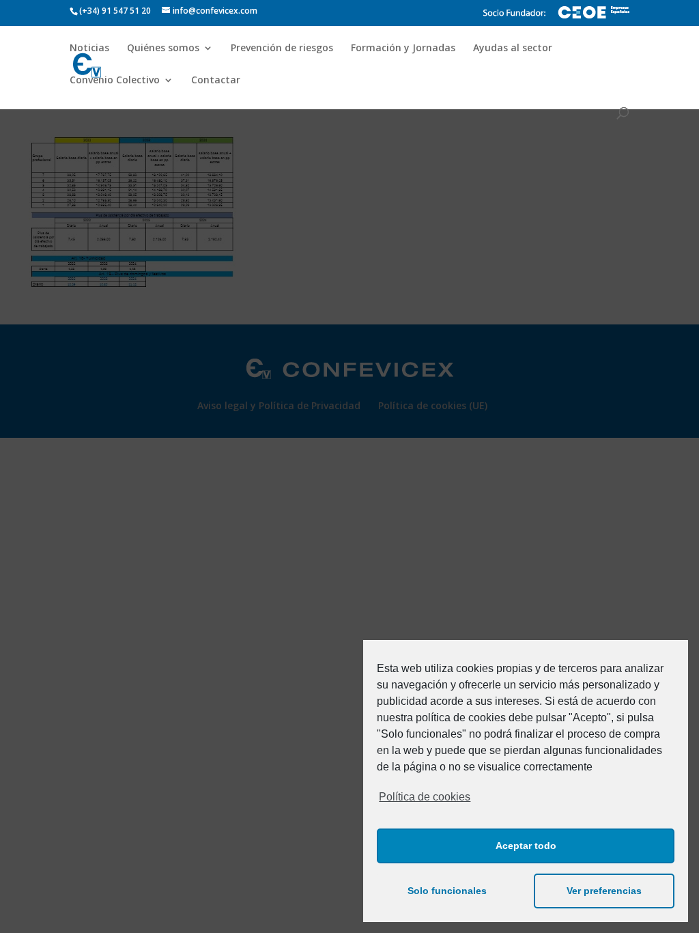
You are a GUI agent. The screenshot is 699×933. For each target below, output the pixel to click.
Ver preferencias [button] (604, 890)
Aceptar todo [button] (526, 845)
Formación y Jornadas (403, 48)
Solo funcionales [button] (447, 890)
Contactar (215, 80)
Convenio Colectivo (115, 80)
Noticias (89, 48)
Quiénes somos (163, 48)
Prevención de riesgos (282, 48)
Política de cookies (424, 797)
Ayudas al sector (512, 48)
